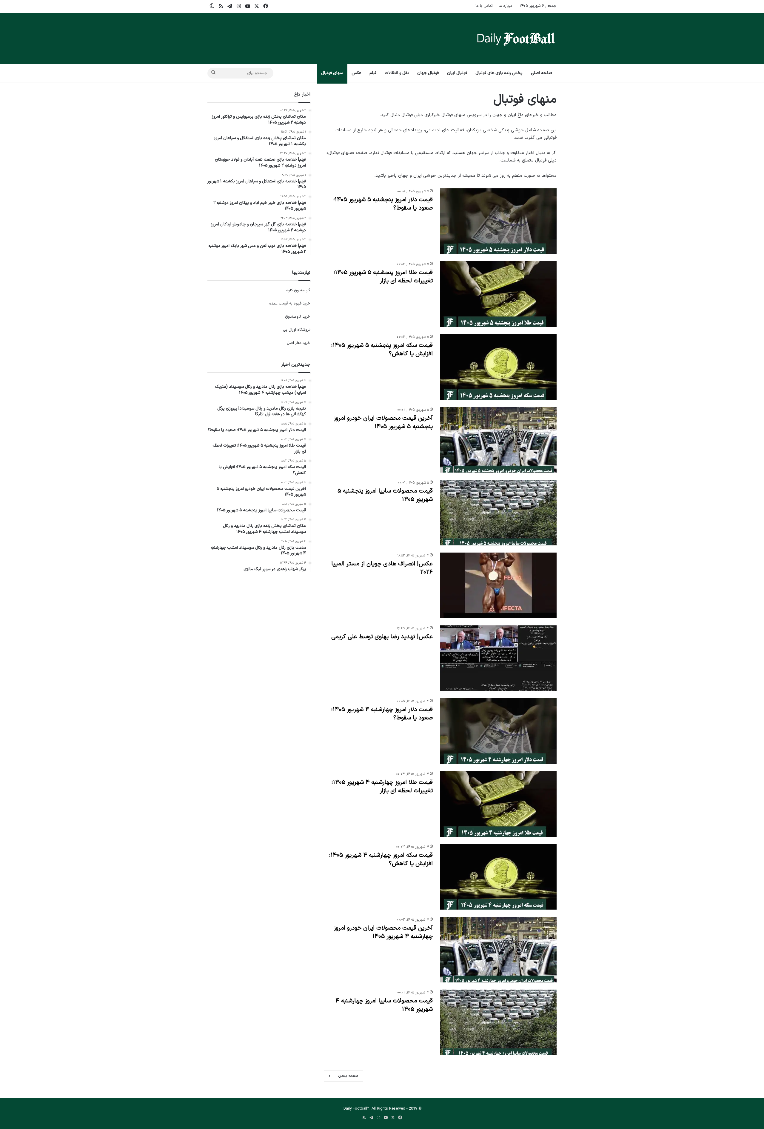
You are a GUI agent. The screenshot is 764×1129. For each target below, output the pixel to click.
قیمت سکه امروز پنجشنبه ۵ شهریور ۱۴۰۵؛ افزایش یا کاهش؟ (382, 349)
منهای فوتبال (332, 73)
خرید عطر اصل (298, 343)
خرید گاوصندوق (297, 317)
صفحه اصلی (541, 73)
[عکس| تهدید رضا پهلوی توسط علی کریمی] (498, 658)
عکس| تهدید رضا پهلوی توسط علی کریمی (382, 636)
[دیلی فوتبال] (516, 38)
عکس (356, 73)
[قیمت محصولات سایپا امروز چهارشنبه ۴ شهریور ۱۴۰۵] (498, 1022)
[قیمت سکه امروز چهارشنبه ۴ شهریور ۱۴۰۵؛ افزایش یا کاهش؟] (498, 877)
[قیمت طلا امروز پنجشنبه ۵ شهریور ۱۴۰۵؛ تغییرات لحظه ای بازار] (498, 294)
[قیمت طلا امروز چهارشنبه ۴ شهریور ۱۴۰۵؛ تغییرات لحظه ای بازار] (498, 804)
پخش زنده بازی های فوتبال (499, 73)
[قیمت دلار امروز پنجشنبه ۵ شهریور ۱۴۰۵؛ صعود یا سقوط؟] (498, 221)
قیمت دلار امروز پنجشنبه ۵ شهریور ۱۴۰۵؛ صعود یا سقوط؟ (383, 204)
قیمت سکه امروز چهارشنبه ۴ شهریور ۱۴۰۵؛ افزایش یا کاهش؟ (381, 859)
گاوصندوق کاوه (298, 290)
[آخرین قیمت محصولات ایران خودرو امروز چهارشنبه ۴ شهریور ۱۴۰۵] (498, 949)
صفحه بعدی (348, 1076)
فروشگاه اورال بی (296, 330)
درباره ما (505, 6)
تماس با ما (484, 6)
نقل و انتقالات (397, 73)
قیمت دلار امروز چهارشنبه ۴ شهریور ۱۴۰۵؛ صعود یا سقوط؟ (382, 713)
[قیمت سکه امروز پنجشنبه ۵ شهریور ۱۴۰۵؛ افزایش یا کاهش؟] (498, 367)
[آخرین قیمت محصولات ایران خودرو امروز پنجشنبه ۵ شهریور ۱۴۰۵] (498, 440)
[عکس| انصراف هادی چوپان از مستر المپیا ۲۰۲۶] (498, 585)
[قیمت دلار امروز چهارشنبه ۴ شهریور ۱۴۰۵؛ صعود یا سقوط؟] (498, 731)
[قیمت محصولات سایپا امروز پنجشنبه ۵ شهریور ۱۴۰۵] (498, 512)
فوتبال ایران (457, 73)
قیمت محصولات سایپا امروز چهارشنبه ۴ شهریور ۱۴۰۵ (384, 1005)
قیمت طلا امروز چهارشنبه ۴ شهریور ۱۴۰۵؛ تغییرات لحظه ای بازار (382, 786)
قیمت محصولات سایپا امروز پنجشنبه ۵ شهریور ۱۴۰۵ (385, 495)
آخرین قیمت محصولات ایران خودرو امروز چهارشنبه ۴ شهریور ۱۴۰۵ (383, 932)
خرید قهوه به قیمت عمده (289, 304)
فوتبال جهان (428, 73)
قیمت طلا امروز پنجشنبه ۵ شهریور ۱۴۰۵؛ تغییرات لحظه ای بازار (383, 276)
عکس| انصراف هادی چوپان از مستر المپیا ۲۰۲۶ (382, 568)
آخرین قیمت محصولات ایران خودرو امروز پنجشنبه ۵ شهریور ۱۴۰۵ (383, 422)
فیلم (372, 73)
